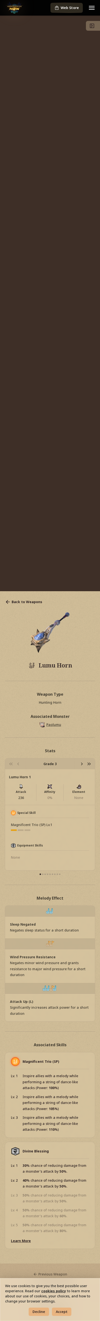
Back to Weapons (27, 601)
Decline (39, 1311)
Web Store (70, 7)
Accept (61, 1311)
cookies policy (53, 1291)
